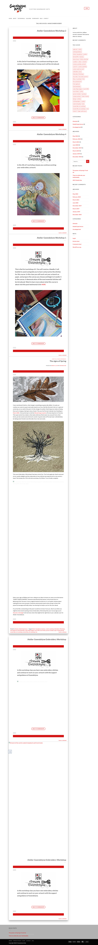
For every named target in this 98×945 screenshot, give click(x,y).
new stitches (43, 630)
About (14, 18)
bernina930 (75, 56)
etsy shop (75, 76)
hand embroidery (21, 630)
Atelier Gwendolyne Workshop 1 (51, 238)
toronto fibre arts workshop (29, 632)
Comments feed (77, 244)
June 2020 (75, 145)
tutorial (74, 111)
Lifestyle (17, 629)
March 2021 (76, 142)
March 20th (16, 413)
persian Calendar (50, 630)
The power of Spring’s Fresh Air (80, 171)
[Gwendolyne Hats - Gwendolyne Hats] (18, 8)
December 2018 (77, 156)
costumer (84, 61)
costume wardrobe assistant (79, 64)
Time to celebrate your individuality (79, 176)
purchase (84, 93)
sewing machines (77, 96)
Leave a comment (62, 129)
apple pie (75, 49)
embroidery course (77, 71)
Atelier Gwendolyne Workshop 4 (51, 134)
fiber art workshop (77, 79)
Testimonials (21, 18)
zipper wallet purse (82, 111)
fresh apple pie (13, 630)
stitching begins (76, 101)
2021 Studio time (77, 180)
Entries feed (76, 241)
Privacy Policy (17, 940)
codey (79, 61)
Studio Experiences (23, 629)
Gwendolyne (63, 365)
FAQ (33, 940)
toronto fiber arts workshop (16, 632)
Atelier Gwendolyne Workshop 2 (51, 31)
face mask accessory (83, 76)
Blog (41, 18)
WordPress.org (77, 247)
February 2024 (77, 139)
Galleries (28, 18)
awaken (85, 54)
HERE (44, 284)
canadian (75, 61)
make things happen (29, 630)
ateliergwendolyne (77, 51)
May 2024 (75, 136)
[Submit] (87, 161)
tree (36, 632)
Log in (74, 238)
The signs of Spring (58, 361)
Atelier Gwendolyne (36, 629)
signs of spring (57, 630)
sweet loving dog (77, 103)
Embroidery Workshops (59, 629)
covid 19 (75, 66)
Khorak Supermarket (40, 413)
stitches (79, 98)
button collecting (84, 59)
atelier (80, 49)
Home (10, 18)
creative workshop (50, 629)
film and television (77, 81)
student (83, 101)
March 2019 (76, 151)
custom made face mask (78, 69)
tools (83, 103)
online (81, 91)
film (83, 79)
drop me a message (18, 612)
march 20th (37, 630)
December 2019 (77, 148)
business (43, 629)
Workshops (35, 18)
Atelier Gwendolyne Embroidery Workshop (46, 639)
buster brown (76, 59)
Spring (62, 630)
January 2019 (76, 153)
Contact (46, 18)
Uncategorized (77, 127)
